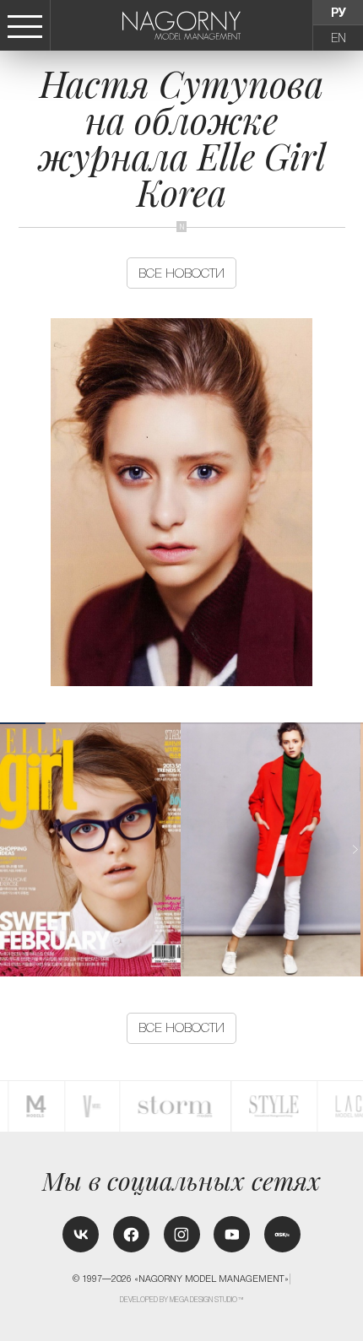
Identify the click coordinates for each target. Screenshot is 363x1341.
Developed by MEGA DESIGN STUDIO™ (182, 1299)
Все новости (181, 273)
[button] (354, 849)
